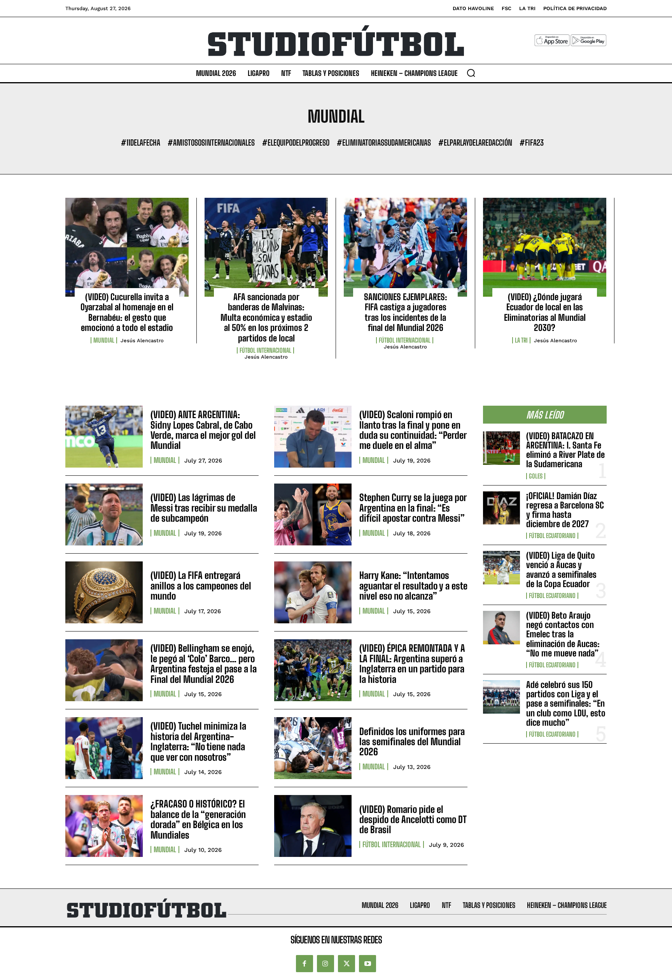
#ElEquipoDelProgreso (295, 142)
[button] (471, 72)
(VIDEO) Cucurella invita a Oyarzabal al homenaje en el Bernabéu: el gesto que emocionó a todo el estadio (126, 312)
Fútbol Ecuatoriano (552, 536)
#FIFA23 (532, 142)
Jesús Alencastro (142, 340)
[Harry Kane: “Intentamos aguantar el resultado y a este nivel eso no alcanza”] (313, 592)
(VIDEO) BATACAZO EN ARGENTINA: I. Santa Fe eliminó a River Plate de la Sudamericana (565, 450)
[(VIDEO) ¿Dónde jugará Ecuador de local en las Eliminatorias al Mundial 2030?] (544, 247)
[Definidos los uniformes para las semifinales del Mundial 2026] (313, 748)
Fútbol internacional (265, 350)
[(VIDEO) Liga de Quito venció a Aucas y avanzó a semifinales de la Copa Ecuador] (501, 567)
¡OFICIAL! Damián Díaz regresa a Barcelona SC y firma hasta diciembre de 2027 (565, 510)
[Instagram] (325, 963)
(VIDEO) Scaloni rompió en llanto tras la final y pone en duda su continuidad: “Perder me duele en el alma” (413, 430)
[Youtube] (367, 963)
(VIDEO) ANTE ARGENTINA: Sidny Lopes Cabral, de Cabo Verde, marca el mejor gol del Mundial (203, 430)
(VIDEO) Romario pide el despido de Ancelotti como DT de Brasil (413, 820)
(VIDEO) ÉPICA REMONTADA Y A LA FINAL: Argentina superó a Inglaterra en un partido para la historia (412, 663)
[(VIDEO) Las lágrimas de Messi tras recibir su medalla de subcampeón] (104, 514)
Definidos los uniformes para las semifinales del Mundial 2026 (412, 742)
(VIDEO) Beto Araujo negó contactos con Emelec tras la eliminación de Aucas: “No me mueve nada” (563, 634)
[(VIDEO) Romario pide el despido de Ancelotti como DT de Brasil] (313, 826)
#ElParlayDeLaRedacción (475, 142)
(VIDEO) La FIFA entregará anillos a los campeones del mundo (200, 586)
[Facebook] (304, 963)
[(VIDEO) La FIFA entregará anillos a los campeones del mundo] (104, 592)
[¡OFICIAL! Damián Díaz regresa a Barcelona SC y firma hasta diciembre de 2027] (501, 508)
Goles (535, 476)
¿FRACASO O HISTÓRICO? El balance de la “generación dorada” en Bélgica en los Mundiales (198, 819)
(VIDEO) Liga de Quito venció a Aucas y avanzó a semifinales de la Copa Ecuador (561, 569)
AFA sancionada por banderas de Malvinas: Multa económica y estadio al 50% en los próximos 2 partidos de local (266, 317)
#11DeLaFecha (140, 142)
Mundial (103, 340)
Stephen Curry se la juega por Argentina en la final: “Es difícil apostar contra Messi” (413, 508)
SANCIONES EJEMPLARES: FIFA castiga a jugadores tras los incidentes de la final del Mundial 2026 (405, 312)
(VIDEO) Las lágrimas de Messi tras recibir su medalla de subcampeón (203, 508)
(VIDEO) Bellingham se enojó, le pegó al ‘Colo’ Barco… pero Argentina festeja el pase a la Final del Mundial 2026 (203, 663)
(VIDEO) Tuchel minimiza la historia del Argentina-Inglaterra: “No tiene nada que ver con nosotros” (198, 741)
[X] (346, 963)
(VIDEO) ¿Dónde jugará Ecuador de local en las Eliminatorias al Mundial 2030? (545, 312)
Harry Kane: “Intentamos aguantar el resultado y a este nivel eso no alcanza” (413, 586)
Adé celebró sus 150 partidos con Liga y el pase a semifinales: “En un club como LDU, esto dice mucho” (566, 703)
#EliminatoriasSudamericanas (384, 142)
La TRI (521, 340)
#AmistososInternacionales (211, 142)
